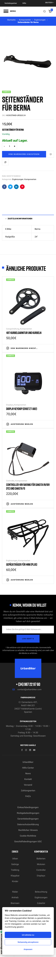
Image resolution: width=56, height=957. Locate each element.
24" (36, 236)
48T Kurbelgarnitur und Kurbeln (23, 333)
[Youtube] (34, 750)
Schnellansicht (48, 348)
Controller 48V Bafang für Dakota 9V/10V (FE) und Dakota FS (28, 486)
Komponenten (25, 19)
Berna (37, 229)
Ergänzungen (40, 19)
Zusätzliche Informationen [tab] (20, 218)
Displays (9, 404)
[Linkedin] (30, 750)
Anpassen (28, 949)
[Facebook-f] (22, 750)
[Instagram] (26, 750)
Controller (10, 480)
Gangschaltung (12, 328)
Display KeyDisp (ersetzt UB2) (21, 409)
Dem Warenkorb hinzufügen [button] (24, 348)
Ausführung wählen (22, 424)
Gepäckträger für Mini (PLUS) (21, 564)
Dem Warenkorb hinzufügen (24, 154)
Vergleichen (5, 162)
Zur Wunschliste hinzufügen (50, 154)
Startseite (11, 19)
